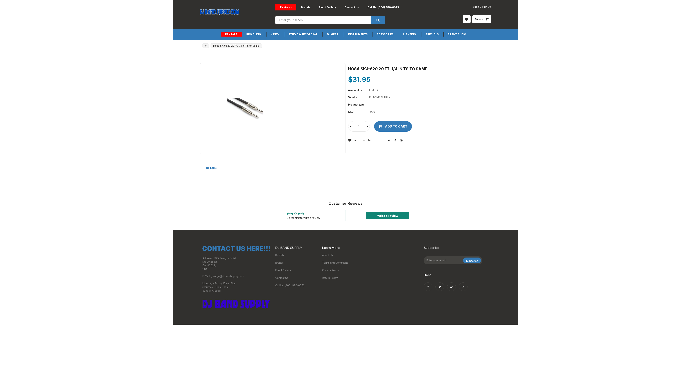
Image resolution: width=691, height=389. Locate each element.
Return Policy (330, 277)
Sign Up (486, 6)
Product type (356, 104)
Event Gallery (327, 7)
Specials (432, 34)
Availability (355, 90)
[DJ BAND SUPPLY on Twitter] (440, 284)
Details (211, 167)
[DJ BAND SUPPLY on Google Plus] (451, 284)
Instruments (358, 34)
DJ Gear (332, 34)
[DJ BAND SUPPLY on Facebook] (428, 284)
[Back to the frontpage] (205, 45)
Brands (305, 7)
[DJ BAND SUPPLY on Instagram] (463, 284)
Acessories (385, 34)
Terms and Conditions (335, 262)
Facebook (395, 140)
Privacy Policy (330, 270)
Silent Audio (457, 34)
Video (275, 34)
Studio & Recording (302, 34)
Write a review (387, 216)
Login (476, 6)
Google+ (402, 140)
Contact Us (351, 7)
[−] (350, 127)
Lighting (409, 34)
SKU (351, 111)
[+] (367, 127)
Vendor (352, 97)
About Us (327, 255)
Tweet (389, 140)
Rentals (285, 7)
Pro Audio (253, 34)
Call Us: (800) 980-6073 (383, 7)
